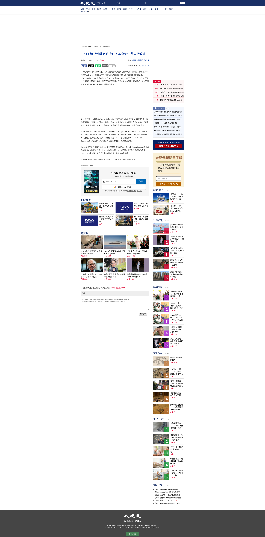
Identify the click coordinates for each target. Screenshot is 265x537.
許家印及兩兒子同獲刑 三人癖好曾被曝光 (176, 227)
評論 (119, 9)
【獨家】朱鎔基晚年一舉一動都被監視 (167, 492)
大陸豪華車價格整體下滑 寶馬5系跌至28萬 (177, 250)
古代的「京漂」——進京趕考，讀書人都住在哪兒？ (176, 371)
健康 (171, 9)
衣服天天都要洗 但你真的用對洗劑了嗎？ (176, 473)
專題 (125, 9)
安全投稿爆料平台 (118, 288)
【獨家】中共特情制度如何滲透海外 (166, 123)
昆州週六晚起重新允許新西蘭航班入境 (106, 219)
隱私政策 (139, 191)
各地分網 (84, 11)
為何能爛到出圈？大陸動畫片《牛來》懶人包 (176, 317)
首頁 (83, 47)
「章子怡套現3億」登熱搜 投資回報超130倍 (137, 252)
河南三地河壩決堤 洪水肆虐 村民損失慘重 (168, 115)
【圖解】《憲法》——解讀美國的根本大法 (176, 208)
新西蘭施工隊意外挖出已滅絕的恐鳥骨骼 (141, 219)
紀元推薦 (161, 108)
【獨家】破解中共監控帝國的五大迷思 (167, 503)
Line (98, 65)
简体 (133, 66)
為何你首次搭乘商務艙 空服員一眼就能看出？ (91, 252)
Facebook (84, 65)
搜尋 (145, 3)
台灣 (105, 9)
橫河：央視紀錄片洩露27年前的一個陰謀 (167, 127)
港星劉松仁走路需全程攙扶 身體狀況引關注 (114, 275)
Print (112, 65)
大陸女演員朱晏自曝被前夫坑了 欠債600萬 (176, 329)
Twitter (91, 65)
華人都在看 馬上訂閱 (169, 184)
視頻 (130, 9)
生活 (165, 9)
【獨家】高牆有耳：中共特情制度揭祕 (167, 495)
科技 (139, 9)
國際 (99, 9)
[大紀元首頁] (87, 3)
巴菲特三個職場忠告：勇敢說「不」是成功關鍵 (91, 275)
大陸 (82, 9)
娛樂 (151, 9)
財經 (145, 9)
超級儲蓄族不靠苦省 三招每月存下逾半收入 (176, 437)
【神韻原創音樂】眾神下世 (175, 394)
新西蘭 (96, 47)
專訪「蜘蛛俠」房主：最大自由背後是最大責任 (176, 383)
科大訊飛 (140, 60)
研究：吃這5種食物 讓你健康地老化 (177, 449)
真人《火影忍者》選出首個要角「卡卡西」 (176, 341)
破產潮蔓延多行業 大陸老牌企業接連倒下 (168, 130)
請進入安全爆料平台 (169, 146)
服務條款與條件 (131, 191)
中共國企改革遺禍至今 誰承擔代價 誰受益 (168, 134)
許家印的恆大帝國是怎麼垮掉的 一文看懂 (176, 262)
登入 (182, 3)
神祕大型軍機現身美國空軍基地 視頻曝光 (114, 252)
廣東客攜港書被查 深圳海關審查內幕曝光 (168, 119)
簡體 (103, 3)
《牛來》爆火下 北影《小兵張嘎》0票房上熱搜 (177, 305)
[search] (131, 3)
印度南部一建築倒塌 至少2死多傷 (171, 100)
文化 (156, 9)
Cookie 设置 (132, 534)
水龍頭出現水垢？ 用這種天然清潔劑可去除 (176, 425)
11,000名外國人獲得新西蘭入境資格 (141, 204)
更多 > (168, 108)
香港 (93, 9)
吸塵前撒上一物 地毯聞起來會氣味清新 (176, 461)
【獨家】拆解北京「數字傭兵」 (164, 500)
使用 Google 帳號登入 (125, 187)
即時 (113, 9)
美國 (88, 9)
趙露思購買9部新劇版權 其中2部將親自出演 (137, 275)
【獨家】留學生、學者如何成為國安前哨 (167, 498)
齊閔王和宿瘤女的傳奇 (176, 358)
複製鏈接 (105, 66)
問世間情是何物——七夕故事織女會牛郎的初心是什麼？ (176, 407)
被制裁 (146, 60)
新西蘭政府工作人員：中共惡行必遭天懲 (106, 205)
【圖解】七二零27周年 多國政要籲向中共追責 (176, 196)
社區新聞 (103, 47)
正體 (99, 3)
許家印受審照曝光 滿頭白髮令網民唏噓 (176, 274)
